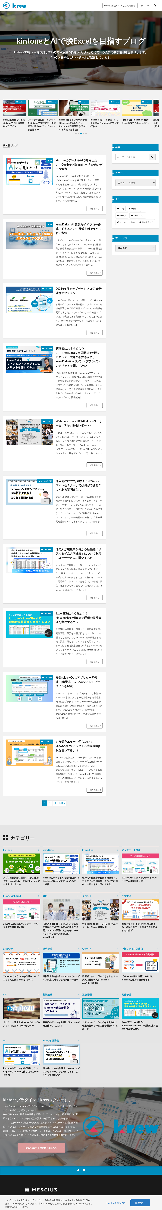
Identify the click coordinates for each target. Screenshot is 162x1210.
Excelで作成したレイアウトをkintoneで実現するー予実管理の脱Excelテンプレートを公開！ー (17, 124)
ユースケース (127, 222)
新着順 (6, 145)
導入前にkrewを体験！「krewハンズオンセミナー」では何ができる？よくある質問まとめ (78, 485)
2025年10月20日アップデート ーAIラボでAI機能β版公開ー (139, 879)
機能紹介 (147, 222)
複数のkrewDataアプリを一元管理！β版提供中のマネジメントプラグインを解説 (78, 682)
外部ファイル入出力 (132, 948)
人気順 (14, 145)
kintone (28, 102)
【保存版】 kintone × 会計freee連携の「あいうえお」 (111, 121)
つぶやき (87, 948)
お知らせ (8, 948)
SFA (5, 994)
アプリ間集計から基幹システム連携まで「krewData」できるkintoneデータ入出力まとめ (21, 881)
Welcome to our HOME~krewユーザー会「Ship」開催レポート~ (79, 423)
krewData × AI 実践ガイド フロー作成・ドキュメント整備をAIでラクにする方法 (78, 229)
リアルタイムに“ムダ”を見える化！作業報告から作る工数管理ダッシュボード (100, 1025)
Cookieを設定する (116, 1202)
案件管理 (126, 994)
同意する (140, 1202)
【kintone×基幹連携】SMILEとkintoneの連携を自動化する (137, 978)
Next (61, 803)
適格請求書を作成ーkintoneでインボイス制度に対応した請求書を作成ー (61, 978)
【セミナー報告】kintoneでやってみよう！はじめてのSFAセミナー (21, 1024)
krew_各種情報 (46, 481)
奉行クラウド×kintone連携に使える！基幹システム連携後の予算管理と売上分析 (139, 927)
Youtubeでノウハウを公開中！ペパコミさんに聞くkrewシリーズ (21, 978)
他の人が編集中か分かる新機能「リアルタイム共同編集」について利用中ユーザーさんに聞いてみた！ (78, 553)
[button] (6, 111)
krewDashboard (12, 895)
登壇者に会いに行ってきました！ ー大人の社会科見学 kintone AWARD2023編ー (100, 979)
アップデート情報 (131, 849)
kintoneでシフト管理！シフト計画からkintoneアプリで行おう (80, 123)
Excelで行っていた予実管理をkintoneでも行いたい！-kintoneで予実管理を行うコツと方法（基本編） (49, 124)
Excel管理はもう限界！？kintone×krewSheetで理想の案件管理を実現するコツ (78, 618)
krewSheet (48, 549)
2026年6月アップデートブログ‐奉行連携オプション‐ (79, 291)
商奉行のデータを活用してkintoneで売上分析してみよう (61, 1024)
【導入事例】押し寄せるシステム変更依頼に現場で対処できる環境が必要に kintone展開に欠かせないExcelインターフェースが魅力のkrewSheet (61, 930)
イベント (48, 421)
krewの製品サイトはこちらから (120, 5)
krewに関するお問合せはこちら (41, 1147)
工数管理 (87, 994)
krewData (48, 289)
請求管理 (47, 948)
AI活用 (135, 208)
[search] (152, 157)
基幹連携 (47, 994)
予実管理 (126, 895)
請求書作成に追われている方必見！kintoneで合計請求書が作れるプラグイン (143, 123)
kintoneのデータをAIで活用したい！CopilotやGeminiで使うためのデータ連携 (79, 165)
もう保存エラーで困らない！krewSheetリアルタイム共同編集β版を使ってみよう (78, 746)
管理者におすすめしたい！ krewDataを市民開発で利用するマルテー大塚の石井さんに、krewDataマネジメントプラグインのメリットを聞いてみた (78, 357)
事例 (45, 895)
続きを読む (94, 208)
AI (51, 160)
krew (122, 215)
